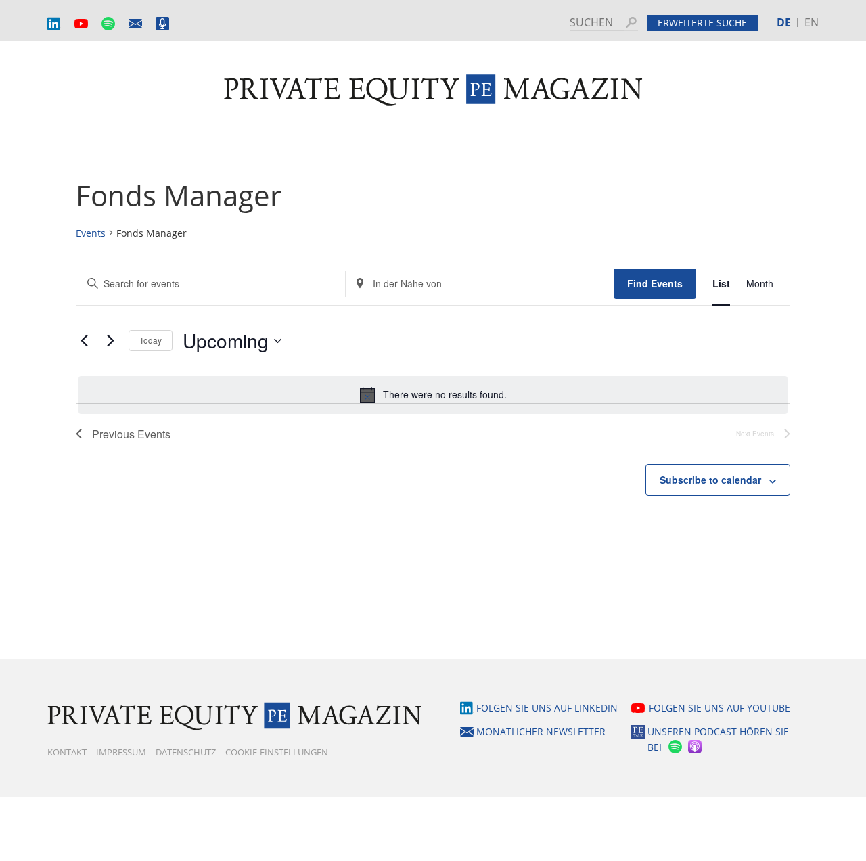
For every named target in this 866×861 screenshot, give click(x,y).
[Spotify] (674, 747)
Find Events (655, 283)
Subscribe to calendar (710, 479)
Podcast (162, 24)
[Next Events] (110, 341)
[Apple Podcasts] (696, 747)
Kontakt (67, 752)
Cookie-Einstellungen (276, 752)
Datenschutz (186, 752)
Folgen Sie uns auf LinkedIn (547, 707)
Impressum (121, 752)
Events (91, 233)
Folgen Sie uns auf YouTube (719, 707)
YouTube (81, 24)
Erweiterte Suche (702, 22)
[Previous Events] (84, 341)
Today (150, 340)
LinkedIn (54, 24)
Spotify (108, 24)
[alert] (433, 395)
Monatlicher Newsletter (135, 24)
